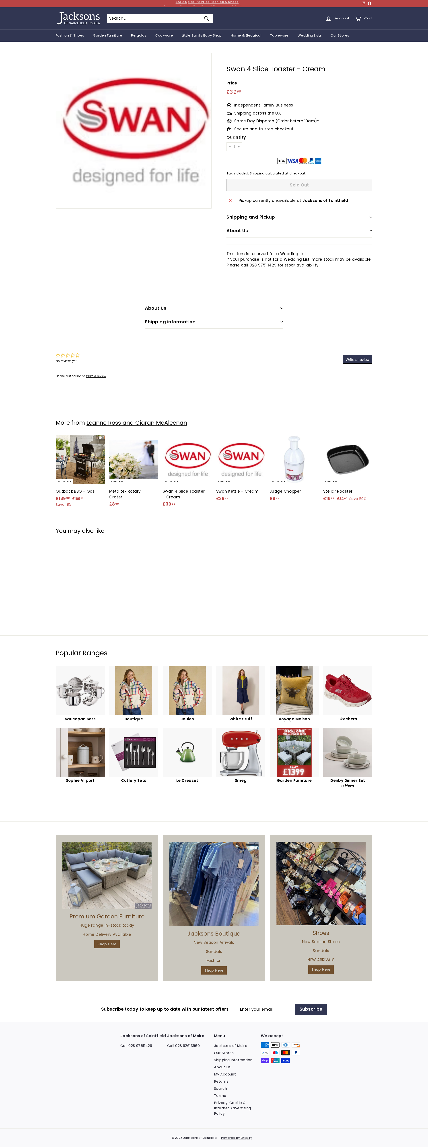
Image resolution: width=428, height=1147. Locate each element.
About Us (237, 230)
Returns (221, 1081)
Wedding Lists (310, 35)
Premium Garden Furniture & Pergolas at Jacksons (207, 3)
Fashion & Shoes (70, 35)
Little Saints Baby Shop (202, 35)
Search (220, 1088)
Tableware (279, 35)
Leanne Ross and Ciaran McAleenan (136, 423)
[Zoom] (133, 130)
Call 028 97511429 (136, 1045)
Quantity (236, 137)
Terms (220, 1095)
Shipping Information (233, 1060)
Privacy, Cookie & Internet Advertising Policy (232, 1108)
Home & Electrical (246, 35)
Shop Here (107, 944)
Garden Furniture (107, 35)
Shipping (257, 173)
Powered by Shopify (236, 1138)
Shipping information (170, 322)
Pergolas (138, 35)
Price (231, 83)
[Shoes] (321, 883)
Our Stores (340, 35)
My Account (225, 1074)
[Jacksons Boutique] (214, 884)
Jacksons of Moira (230, 1045)
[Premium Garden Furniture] (107, 875)
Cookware (164, 35)
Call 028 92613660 (183, 1045)
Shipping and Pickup (250, 217)
